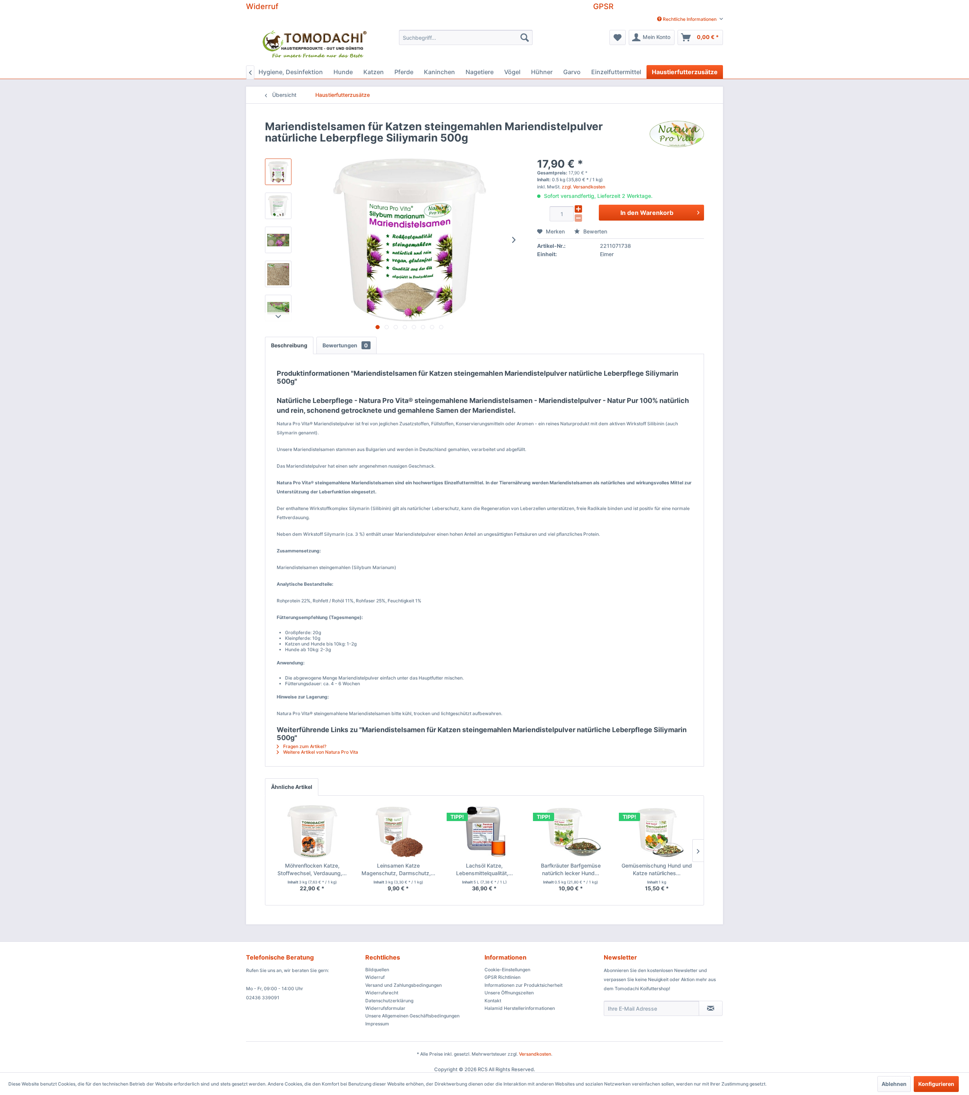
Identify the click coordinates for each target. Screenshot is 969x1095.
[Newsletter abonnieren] (711, 1008)
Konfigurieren (936, 1084)
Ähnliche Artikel (291, 787)
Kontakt (492, 1000)
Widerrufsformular (385, 1008)
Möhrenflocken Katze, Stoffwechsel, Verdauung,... (312, 869)
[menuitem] (687, 19)
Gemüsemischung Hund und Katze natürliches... (657, 869)
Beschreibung (289, 345)
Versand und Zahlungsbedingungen (403, 985)
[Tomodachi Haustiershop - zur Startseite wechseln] (315, 45)
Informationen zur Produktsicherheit (523, 985)
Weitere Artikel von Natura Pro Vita (320, 752)
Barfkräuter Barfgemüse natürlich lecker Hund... (571, 869)
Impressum (377, 1024)
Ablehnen (894, 1084)
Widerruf (262, 6)
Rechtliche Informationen (690, 19)
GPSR (603, 6)
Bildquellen (377, 969)
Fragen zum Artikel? (304, 746)
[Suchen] (525, 37)
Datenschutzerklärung (389, 1000)
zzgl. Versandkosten (583, 187)
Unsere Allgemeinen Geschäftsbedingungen (412, 1016)
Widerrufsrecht (381, 992)
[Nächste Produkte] (698, 850)
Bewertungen (345, 345)
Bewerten (594, 231)
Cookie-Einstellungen (507, 969)
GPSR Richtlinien (502, 977)
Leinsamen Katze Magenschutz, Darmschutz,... (398, 869)
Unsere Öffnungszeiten (509, 992)
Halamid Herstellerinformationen (519, 1008)
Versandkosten (535, 1054)
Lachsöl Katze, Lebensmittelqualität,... (484, 869)
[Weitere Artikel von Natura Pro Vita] (677, 134)
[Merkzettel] (617, 37)
